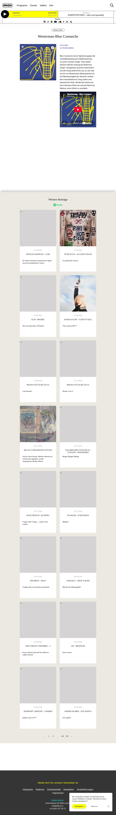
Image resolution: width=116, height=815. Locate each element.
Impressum (58, 793)
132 (67, 736)
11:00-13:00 (52, 13)
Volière (43, 5)
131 (62, 736)
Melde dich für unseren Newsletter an (58, 782)
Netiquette (28, 789)
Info (51, 5)
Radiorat (40, 789)
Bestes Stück (58, 30)
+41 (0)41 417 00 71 (58, 809)
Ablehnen (94, 806)
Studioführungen (85, 789)
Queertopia (17, 15)
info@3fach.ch (57, 806)
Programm (22, 5)
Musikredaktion (68, 48)
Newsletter (68, 789)
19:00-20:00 (52, 15)
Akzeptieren (79, 806)
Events (33, 5)
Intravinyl (16, 13)
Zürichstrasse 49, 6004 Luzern (57, 803)
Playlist (57, 19)
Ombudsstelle (54, 789)
